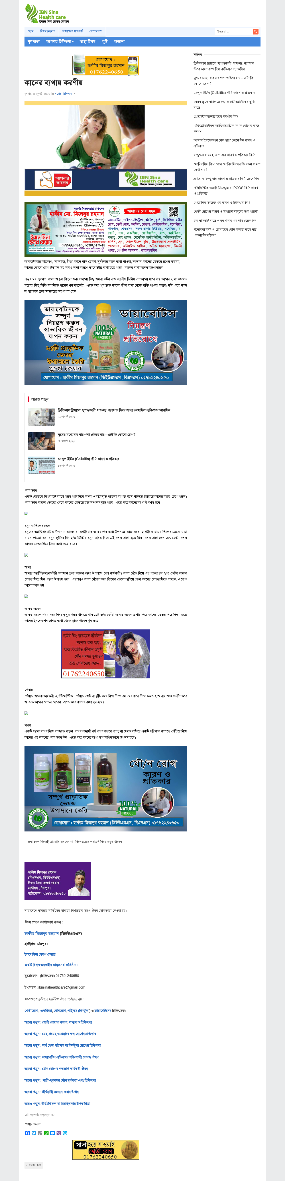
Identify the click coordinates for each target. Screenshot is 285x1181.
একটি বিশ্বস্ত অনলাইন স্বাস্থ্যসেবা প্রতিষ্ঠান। (51, 965)
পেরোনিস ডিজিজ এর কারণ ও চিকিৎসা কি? (222, 202)
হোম (30, 31)
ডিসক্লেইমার (47, 31)
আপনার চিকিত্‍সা (58, 41)
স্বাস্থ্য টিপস (87, 41)
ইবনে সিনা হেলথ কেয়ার (39, 954)
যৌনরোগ (60, 1011)
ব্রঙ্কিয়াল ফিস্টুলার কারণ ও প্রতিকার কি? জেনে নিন (226, 179)
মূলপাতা (34, 41)
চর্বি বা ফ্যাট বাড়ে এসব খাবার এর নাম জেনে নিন (225, 220)
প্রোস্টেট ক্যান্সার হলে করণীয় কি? (216, 116)
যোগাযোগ (96, 31)
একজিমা (45, 1011)
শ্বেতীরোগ (31, 1011)
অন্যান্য (119, 41)
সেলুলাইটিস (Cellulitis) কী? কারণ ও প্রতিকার (224, 93)
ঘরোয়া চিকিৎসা (63, 94)
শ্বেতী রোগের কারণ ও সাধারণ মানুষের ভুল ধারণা (226, 211)
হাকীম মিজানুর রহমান (41, 933)
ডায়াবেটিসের (103, 1011)
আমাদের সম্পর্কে (72, 31)
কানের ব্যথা (34, 1165)
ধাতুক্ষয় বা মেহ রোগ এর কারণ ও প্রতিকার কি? (224, 155)
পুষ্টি (105, 41)
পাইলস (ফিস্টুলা (78, 1011)
